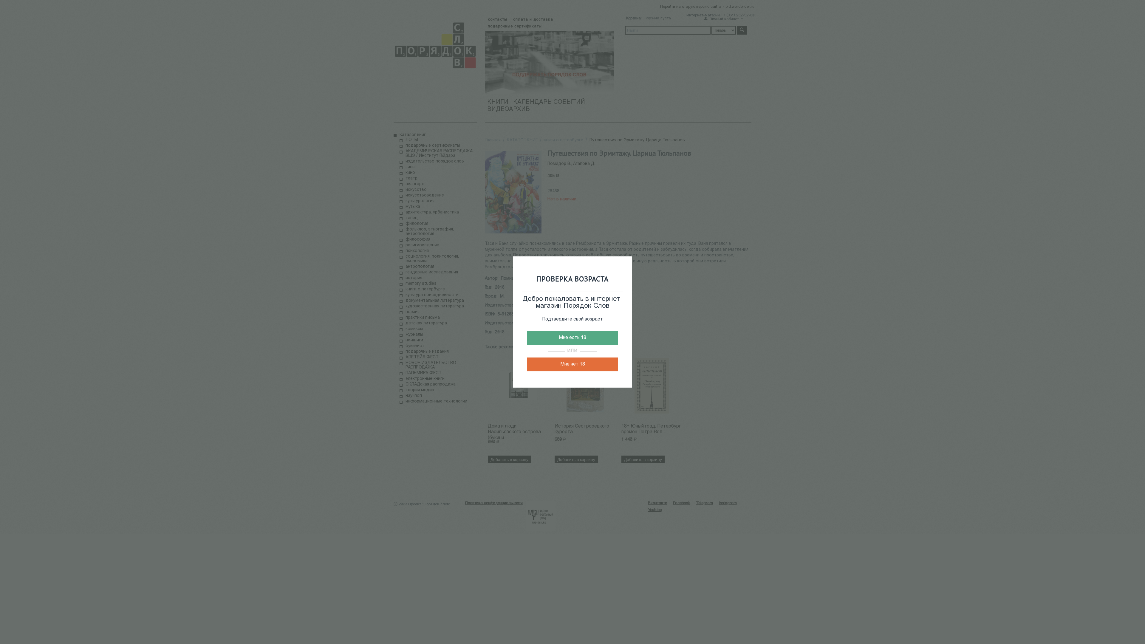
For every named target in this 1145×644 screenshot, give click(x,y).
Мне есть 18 (572, 337)
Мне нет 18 (572, 364)
